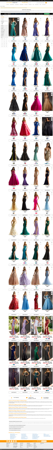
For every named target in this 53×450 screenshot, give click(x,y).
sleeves (2, 34)
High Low (3, 22)
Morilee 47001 (14, 335)
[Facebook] (9, 441)
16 (4, 43)
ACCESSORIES (44, 4)
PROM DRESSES (12, 4)
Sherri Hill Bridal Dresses (35, 437)
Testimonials (35, 447)
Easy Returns (16, 0)
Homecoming (21, 444)
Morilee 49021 (14, 260)
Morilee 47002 (47, 335)
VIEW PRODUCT (13, 65)
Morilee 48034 (14, 36)
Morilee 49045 (36, 260)
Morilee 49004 (25, 310)
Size (1, 37)
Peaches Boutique (45, 449)
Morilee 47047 (36, 335)
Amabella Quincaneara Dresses (13, 434)
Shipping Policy (35, 446)
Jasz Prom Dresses (12, 438)
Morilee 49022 (36, 111)
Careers (34, 448)
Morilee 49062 (47, 260)
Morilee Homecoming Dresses (24, 438)
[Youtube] (16, 441)
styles (2, 25)
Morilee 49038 (36, 36)
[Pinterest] (13, 441)
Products (3, 6)
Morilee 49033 (25, 136)
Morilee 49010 (47, 86)
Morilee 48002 (47, 361)
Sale (20, 446)
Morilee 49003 (36, 235)
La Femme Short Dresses (24, 436)
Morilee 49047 (14, 86)
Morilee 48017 (47, 111)
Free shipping (30, 0)
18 (6, 43)
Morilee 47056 (47, 136)
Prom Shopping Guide (29, 444)
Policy (1, 449)
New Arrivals (37, 4)
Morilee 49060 (14, 235)
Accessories (21, 447)
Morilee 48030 (25, 36)
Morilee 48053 (47, 310)
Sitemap (28, 447)
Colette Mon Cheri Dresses (13, 436)
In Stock (3, 19)
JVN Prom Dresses (23, 434)
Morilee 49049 (36, 61)
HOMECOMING (16, 4)
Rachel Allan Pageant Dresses (35, 436)
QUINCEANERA (21, 4)
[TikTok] (11, 441)
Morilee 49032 (14, 136)
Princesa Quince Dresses (35, 434)
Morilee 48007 (36, 285)
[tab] (31, 421)
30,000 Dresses (10, 0)
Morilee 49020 (25, 61)
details (2, 35)
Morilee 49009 (36, 310)
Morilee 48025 (25, 335)
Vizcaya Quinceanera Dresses (47, 436)
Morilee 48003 (25, 361)
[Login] (44, 0)
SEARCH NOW (44, 441)
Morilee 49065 (14, 285)
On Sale (3, 18)
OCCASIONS (25, 4)
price (2, 15)
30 (6, 46)
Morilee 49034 (47, 36)
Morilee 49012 (36, 86)
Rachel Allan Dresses (34, 435)
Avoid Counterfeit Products (29, 446)
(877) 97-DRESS (15, 447)
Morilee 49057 (14, 310)
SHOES (40, 4)
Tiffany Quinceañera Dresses (47, 435)
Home (1, 6)
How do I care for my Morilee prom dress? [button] (15, 428)
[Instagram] (7, 441)
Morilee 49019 (47, 235)
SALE (33, 4)
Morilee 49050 (25, 86)
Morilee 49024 (25, 111)
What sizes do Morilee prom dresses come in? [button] (15, 421)
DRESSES (7, 4)
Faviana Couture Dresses (13, 437)
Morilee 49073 (25, 235)
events (2, 28)
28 (4, 46)
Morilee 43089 (14, 111)
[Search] (46, 2)
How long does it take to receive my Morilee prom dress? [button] (17, 425)
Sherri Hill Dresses (34, 438)
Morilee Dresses (23, 437)
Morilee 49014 (47, 61)
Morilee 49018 (36, 136)
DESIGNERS (30, 4)
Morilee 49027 (25, 260)
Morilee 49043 (47, 285)
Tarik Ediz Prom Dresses (46, 434)
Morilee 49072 (25, 285)
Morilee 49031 (14, 61)
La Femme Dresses (23, 435)
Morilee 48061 (14, 361)
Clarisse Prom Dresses (12, 435)
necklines (2, 31)
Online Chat (15, 2)
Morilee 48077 (36, 361)
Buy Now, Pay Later (23, 0)
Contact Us (35, 444)
